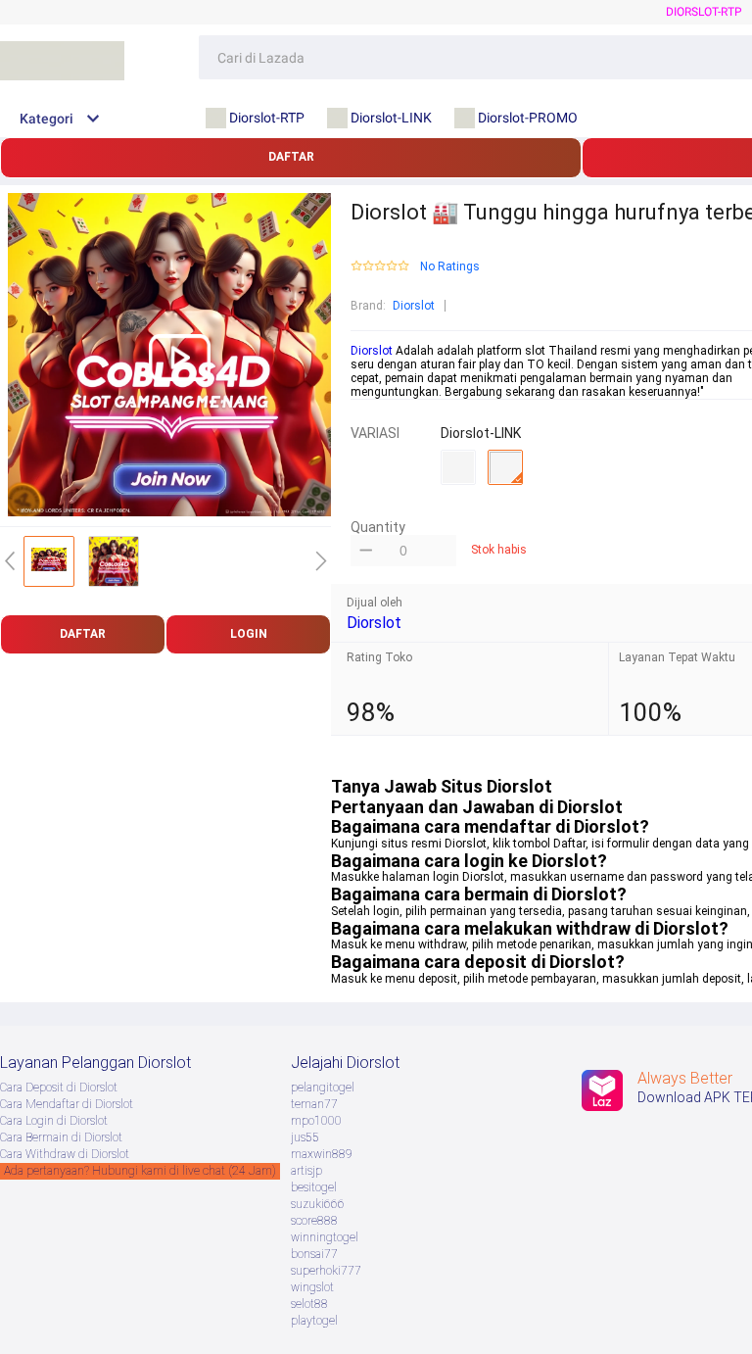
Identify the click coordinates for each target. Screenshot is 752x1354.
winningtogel (324, 1237)
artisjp (306, 1171)
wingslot (312, 1287)
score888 (314, 1221)
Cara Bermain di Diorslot (61, 1137)
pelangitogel (322, 1087)
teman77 (314, 1104)
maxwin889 (321, 1154)
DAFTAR (291, 157)
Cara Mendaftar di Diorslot (66, 1104)
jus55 (305, 1137)
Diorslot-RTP (704, 12)
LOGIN (248, 634)
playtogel (314, 1321)
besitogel (314, 1187)
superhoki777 (326, 1271)
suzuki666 (318, 1204)
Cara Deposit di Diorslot (59, 1087)
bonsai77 (314, 1254)
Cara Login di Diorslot (54, 1121)
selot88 (309, 1304)
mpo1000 (316, 1121)
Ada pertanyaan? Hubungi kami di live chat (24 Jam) (140, 1171)
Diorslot (414, 306)
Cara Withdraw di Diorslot (64, 1154)
